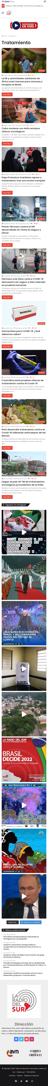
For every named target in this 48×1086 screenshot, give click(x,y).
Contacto (12, 1075)
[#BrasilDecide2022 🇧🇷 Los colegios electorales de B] (24, 668)
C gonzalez (6, 276)
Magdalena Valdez (9, 174)
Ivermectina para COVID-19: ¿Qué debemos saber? (21, 333)
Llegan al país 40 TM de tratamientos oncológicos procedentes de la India (23, 483)
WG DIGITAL (31, 1072)
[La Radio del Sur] (9, 12)
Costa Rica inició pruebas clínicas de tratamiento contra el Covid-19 (23, 382)
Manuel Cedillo (8, 478)
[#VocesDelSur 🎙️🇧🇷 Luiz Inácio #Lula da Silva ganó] (24, 623)
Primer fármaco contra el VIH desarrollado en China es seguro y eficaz (21, 229)
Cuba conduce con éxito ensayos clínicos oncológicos (21, 130)
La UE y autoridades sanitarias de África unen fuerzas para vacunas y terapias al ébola (22, 81)
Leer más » (7, 94)
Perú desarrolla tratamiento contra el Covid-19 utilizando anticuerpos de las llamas (24, 432)
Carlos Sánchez (8, 75)
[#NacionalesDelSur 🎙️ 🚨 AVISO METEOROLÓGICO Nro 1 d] (24, 805)
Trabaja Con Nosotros (31, 1075)
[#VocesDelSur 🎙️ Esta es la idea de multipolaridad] (24, 896)
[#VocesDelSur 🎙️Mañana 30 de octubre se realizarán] (24, 851)
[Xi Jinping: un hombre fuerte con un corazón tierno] (24, 577)
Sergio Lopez (7, 125)
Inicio (5, 36)
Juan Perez (6, 377)
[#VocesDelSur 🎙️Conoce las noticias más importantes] (24, 532)
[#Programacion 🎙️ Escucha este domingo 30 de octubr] (24, 760)
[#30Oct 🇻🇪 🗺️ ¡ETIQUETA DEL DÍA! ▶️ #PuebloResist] (24, 714)
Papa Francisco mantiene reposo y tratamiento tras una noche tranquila (23, 179)
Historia (19, 1075)
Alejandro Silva (8, 328)
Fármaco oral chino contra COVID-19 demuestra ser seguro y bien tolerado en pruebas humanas (23, 282)
